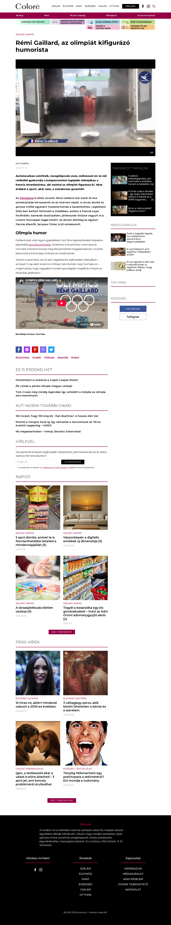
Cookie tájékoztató (133, 884)
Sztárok (33, 698)
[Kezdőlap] (27, 6)
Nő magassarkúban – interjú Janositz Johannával (48, 431)
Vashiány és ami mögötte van (138, 27)
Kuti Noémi (22, 163)
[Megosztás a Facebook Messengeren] (27, 349)
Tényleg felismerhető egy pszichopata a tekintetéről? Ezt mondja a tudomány (83, 776)
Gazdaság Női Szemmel (33, 22)
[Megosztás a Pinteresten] (35, 349)
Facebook (133, 308)
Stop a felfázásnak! (138, 22)
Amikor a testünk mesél (103, 27)
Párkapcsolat (34, 769)
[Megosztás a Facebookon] (19, 349)
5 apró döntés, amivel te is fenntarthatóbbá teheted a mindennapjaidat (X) (36, 541)
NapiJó (30, 34)
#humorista (22, 357)
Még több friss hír (62, 800)
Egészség (90, 6)
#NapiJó (36, 357)
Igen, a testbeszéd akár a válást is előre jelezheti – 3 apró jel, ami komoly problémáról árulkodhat (35, 778)
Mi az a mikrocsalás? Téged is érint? (140, 209)
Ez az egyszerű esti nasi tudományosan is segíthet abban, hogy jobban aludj (140, 265)
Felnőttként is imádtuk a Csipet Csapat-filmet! (47, 380)
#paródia (62, 357)
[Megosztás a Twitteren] (51, 349)
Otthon (114, 6)
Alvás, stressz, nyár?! (103, 22)
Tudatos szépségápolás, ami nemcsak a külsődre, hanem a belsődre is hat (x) (140, 181)
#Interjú (19, 15)
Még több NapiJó (62, 632)
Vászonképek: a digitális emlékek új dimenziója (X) (82, 539)
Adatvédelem (133, 879)
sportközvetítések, (39, 244)
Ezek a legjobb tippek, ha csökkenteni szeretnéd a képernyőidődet (140, 237)
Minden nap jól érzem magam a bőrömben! (68, 22)
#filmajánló (111, 15)
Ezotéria (81, 698)
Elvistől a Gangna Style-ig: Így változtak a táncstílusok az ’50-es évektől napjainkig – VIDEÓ (58, 423)
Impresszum (133, 868)
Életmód (68, 6)
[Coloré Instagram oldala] (148, 6)
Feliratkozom (72, 462)
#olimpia (49, 357)
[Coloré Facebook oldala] (143, 6)
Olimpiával (27, 198)
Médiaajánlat (133, 873)
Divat (79, 6)
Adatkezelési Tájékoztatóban (55, 467)
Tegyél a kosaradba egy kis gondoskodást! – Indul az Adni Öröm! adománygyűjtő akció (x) (85, 613)
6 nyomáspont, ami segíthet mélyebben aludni (139, 252)
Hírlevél (130, 6)
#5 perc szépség (77, 15)
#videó (75, 357)
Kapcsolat (133, 889)
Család (102, 6)
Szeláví (56, 6)
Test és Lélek (84, 769)
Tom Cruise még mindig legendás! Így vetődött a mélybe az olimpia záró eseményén (61, 394)
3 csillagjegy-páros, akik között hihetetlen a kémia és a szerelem (84, 706)
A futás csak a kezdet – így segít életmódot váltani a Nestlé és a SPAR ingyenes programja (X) (140, 197)
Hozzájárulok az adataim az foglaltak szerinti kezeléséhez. (56, 467)
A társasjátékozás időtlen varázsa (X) (34, 609)
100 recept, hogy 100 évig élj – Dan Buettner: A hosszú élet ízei (57, 416)
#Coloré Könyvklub (146, 15)
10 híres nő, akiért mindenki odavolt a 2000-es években (36, 704)
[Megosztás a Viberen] (43, 349)
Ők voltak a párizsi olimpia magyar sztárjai (44, 386)
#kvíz (46, 15)
